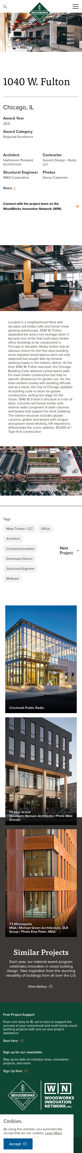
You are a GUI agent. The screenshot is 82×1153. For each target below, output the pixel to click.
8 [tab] (54, 492)
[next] (76, 470)
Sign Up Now (12, 1071)
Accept (15, 1143)
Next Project (66, 550)
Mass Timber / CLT (19, 528)
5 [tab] (41, 492)
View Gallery (37, 986)
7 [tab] (49, 492)
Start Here (10, 1040)
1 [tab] (24, 492)
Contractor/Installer (20, 548)
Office (45, 528)
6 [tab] (45, 492)
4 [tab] (37, 492)
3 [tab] (32, 492)
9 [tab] (58, 492)
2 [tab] (28, 492)
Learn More (53, 1133)
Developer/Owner (19, 558)
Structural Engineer (20, 568)
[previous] (6, 470)
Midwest (12, 578)
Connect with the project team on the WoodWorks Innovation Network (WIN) (32, 206)
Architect (13, 538)
